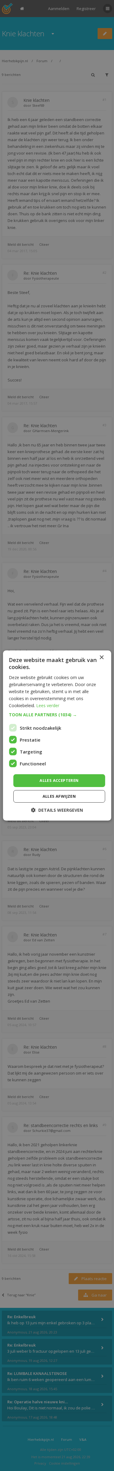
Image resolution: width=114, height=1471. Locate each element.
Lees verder (47, 705)
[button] (57, 715)
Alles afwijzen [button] (59, 796)
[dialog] (57, 735)
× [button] (101, 657)
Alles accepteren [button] (59, 780)
